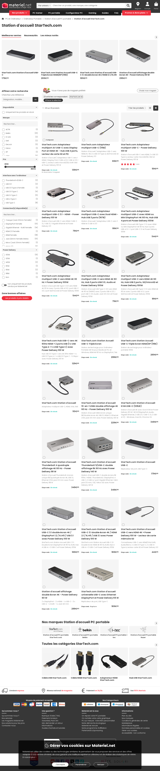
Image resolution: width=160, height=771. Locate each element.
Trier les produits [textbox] (136, 108)
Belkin (22, 133)
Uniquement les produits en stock (20, 112)
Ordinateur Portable (33, 18)
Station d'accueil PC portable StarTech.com (56, 636)
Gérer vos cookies (129, 730)
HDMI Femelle (22, 235)
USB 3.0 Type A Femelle (22, 187)
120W (22, 258)
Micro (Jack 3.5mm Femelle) (22, 242)
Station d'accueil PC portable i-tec (114, 636)
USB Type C (22, 202)
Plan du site (126, 716)
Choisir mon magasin (147, 90)
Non (22, 277)
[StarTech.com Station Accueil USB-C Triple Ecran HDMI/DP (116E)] (139, 323)
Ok (35, 99)
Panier (156, 9)
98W (22, 273)
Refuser (100, 764)
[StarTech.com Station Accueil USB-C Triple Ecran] (100, 323)
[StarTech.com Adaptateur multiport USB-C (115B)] (100, 127)
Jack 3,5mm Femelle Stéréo (22, 239)
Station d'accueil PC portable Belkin (85, 636)
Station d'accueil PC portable (58, 18)
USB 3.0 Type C (22, 191)
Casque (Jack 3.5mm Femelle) (22, 220)
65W (22, 269)
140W (22, 262)
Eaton (22, 148)
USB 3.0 (22, 184)
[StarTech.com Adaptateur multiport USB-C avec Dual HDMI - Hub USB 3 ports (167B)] (100, 193)
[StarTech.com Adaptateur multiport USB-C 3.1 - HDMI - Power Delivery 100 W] (60, 193)
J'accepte (60, 764)
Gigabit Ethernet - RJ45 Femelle (22, 227)
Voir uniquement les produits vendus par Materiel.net (20, 285)
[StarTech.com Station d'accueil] (60, 385)
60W (22, 266)
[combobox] (44, 5)
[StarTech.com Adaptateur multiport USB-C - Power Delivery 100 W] (139, 127)
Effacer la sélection (53, 100)
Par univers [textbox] (43, 5)
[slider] (5, 167)
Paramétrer (81, 764)
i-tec (22, 155)
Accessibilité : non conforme (133, 733)
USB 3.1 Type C (22, 195)
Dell (22, 140)
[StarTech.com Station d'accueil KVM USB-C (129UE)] (139, 385)
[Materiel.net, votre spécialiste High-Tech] (16, 5)
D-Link (22, 137)
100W (22, 254)
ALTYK (22, 129)
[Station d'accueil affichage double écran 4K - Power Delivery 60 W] (60, 574)
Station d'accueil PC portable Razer (143, 636)
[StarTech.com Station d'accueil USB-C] (139, 444)
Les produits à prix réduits (17, 298)
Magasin (138, 9)
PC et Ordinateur (13, 18)
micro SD (22, 246)
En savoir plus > (29, 757)
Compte (147, 9)
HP (22, 152)
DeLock (22, 144)
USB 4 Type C (22, 199)
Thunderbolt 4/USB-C (22, 180)
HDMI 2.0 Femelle (22, 231)
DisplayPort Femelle (22, 224)
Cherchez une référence (13, 95)
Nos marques (127, 718)
